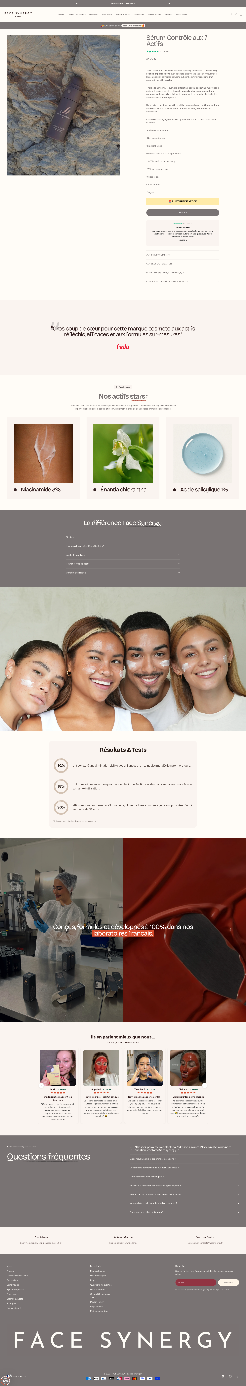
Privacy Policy (97, 1302)
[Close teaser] (10, 1375)
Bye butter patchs (123, 14)
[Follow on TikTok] (237, 1376)
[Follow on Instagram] (230, 1376)
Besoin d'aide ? (182, 14)
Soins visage (107, 14)
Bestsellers (94, 14)
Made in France (97, 1271)
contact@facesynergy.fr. (163, 1150)
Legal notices (96, 1306)
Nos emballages (98, 1275)
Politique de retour (99, 1311)
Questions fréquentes (101, 1284)
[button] (5, 1380)
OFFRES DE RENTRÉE (77, 14)
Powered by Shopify (134, 1374)
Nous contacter (97, 1289)
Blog (92, 1280)
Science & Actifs (154, 14)
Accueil (61, 14)
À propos (168, 14)
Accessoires (139, 14)
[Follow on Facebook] (223, 1376)
